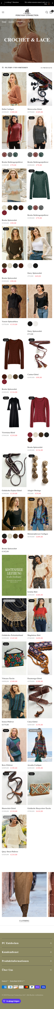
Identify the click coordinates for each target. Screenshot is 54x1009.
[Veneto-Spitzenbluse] (14, 301)
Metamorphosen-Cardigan (38, 533)
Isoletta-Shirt (32, 591)
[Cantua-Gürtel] (40, 354)
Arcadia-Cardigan (34, 765)
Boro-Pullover (7, 765)
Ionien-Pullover (8, 721)
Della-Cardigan (8, 109)
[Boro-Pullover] (14, 745)
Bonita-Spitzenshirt (9, 220)
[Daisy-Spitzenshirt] (40, 243)
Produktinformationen (15, 961)
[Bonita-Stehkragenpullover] (14, 132)
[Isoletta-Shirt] (40, 571)
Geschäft (11, 22)
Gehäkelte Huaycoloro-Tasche (39, 808)
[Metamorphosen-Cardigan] (40, 513)
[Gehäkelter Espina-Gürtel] (14, 470)
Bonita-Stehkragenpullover (12, 162)
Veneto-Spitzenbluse (10, 321)
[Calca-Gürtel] (40, 701)
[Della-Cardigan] (14, 89)
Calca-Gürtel (32, 721)
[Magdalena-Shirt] (40, 615)
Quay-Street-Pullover (10, 851)
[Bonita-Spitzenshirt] (14, 185)
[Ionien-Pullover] (14, 701)
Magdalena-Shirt (34, 635)
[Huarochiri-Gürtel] (14, 788)
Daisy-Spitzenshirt (35, 273)
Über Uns (7, 970)
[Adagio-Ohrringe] (40, 470)
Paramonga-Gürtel (35, 678)
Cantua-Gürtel (33, 374)
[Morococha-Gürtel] (40, 89)
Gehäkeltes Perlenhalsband (12, 635)
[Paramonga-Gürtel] (40, 658)
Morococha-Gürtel (35, 109)
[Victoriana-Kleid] (14, 412)
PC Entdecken (10, 943)
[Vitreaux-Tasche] (14, 658)
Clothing (24, 921)
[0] (50, 12)
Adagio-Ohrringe (34, 490)
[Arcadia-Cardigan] (40, 745)
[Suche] (47, 12)
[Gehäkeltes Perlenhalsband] (14, 615)
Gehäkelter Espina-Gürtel (12, 490)
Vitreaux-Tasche (8, 678)
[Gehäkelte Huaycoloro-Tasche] (40, 788)
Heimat (4, 22)
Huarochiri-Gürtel (9, 808)
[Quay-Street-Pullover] (14, 831)
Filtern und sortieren (16, 68)
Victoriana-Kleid (8, 432)
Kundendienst (10, 952)
